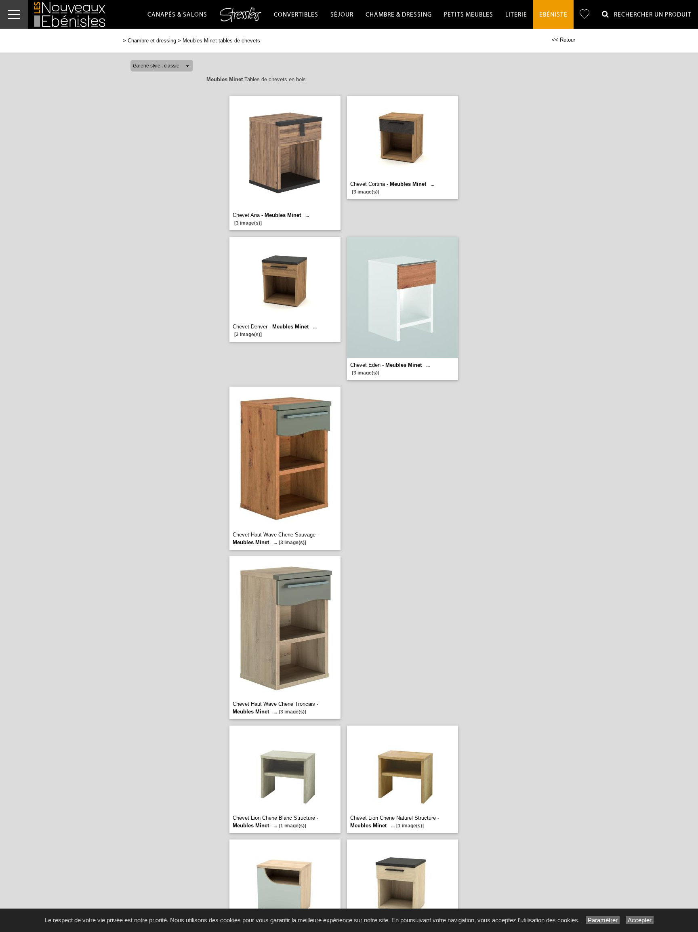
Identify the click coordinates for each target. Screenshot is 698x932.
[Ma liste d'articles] (584, 14)
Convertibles (296, 14)
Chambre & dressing (399, 14)
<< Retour (563, 40)
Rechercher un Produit (650, 14)
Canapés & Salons (177, 14)
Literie (516, 14)
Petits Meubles (468, 14)
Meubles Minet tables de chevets (221, 41)
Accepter (639, 920)
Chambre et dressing (152, 41)
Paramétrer (602, 920)
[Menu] (14, 14)
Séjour (341, 14)
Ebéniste (553, 14)
